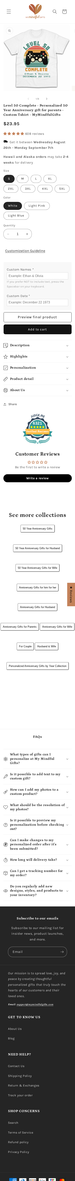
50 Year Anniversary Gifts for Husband (37, 548)
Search (13, 1123)
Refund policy (18, 1142)
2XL (11, 188)
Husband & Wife (46, 646)
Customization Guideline (25, 251)
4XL (45, 188)
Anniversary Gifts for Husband (37, 607)
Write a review (37, 478)
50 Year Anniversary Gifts (37, 528)
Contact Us (16, 1066)
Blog (11, 1038)
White (13, 205)
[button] (9, 11)
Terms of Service (20, 1132)
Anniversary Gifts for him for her (37, 587)
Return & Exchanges (23, 1085)
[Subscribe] (62, 952)
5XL (62, 188)
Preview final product (37, 317)
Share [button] (12, 404)
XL (50, 178)
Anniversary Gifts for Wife (57, 626)
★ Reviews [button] (71, 594)
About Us (15, 1029)
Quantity (9, 225)
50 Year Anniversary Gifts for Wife (37, 567)
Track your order (20, 1095)
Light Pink (37, 205)
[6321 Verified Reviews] (37, 444)
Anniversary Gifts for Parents (20, 626)
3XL (28, 188)
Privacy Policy (18, 1152)
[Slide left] (28, 99)
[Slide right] (46, 99)
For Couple (25, 646)
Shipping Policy (20, 1076)
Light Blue (16, 215)
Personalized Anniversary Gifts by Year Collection (37, 666)
